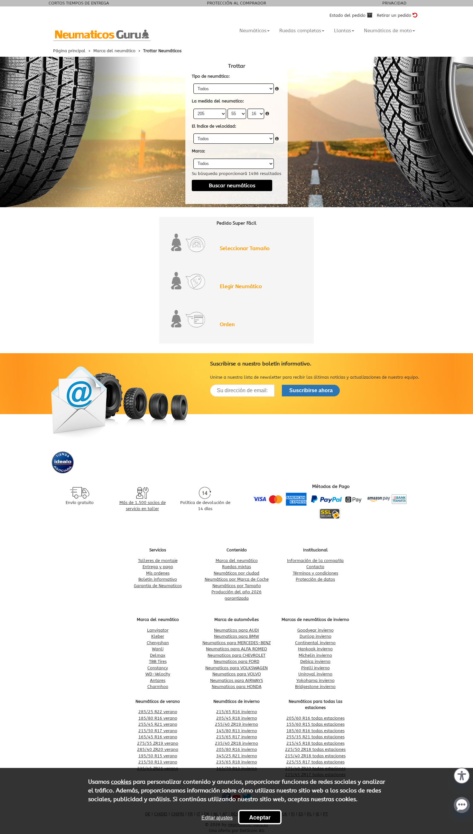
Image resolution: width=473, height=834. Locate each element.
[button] (462, 775)
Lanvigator (158, 630)
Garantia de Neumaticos (158, 585)
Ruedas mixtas (236, 566)
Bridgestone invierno (315, 686)
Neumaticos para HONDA (237, 686)
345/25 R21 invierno (236, 755)
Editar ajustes (217, 817)
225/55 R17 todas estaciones (315, 762)
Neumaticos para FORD (236, 661)
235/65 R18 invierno (236, 762)
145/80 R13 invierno (236, 730)
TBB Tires (158, 661)
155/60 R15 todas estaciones (315, 724)
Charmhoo (157, 686)
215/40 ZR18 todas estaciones (315, 755)
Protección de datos (315, 579)
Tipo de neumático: (211, 76)
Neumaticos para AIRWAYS (236, 680)
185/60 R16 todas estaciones (315, 730)
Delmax (157, 655)
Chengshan (158, 642)
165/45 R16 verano (157, 736)
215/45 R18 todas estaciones (315, 743)
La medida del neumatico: (218, 101)
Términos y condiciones (315, 573)
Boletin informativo (157, 579)
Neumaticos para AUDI (236, 630)
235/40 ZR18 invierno (236, 743)
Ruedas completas (300, 31)
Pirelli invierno (315, 667)
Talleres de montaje (158, 560)
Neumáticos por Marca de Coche (237, 579)
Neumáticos (252, 31)
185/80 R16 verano (157, 718)
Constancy (157, 667)
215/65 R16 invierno (236, 711)
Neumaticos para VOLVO (236, 674)
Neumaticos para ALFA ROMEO (236, 648)
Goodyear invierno (315, 630)
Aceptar (260, 817)
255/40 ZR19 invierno (236, 724)
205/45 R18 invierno (236, 718)
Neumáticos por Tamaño (236, 585)
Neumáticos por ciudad (236, 573)
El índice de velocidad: (214, 126)
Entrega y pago (158, 566)
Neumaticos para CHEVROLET (236, 655)
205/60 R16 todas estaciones (315, 718)
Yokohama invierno (315, 680)
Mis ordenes (158, 573)
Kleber (157, 636)
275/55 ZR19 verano (157, 743)
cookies (121, 781)
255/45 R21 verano (157, 724)
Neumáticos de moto (388, 31)
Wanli (157, 648)
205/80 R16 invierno (236, 749)
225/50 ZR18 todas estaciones (315, 749)
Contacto (315, 566)
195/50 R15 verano (157, 755)
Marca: (198, 151)
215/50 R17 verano (157, 730)
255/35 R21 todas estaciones (315, 736)
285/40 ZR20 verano (157, 749)
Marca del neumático (237, 560)
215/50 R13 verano (157, 762)
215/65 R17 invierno (236, 736)
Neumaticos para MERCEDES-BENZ (236, 642)
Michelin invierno (315, 655)
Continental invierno (315, 642)
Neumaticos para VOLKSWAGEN (236, 667)
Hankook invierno (315, 648)
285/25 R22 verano (157, 711)
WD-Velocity (157, 674)
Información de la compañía (315, 560)
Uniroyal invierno (315, 674)
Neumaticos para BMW (236, 636)
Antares (157, 680)
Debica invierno (315, 661)
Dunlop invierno (315, 636)
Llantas (342, 31)
